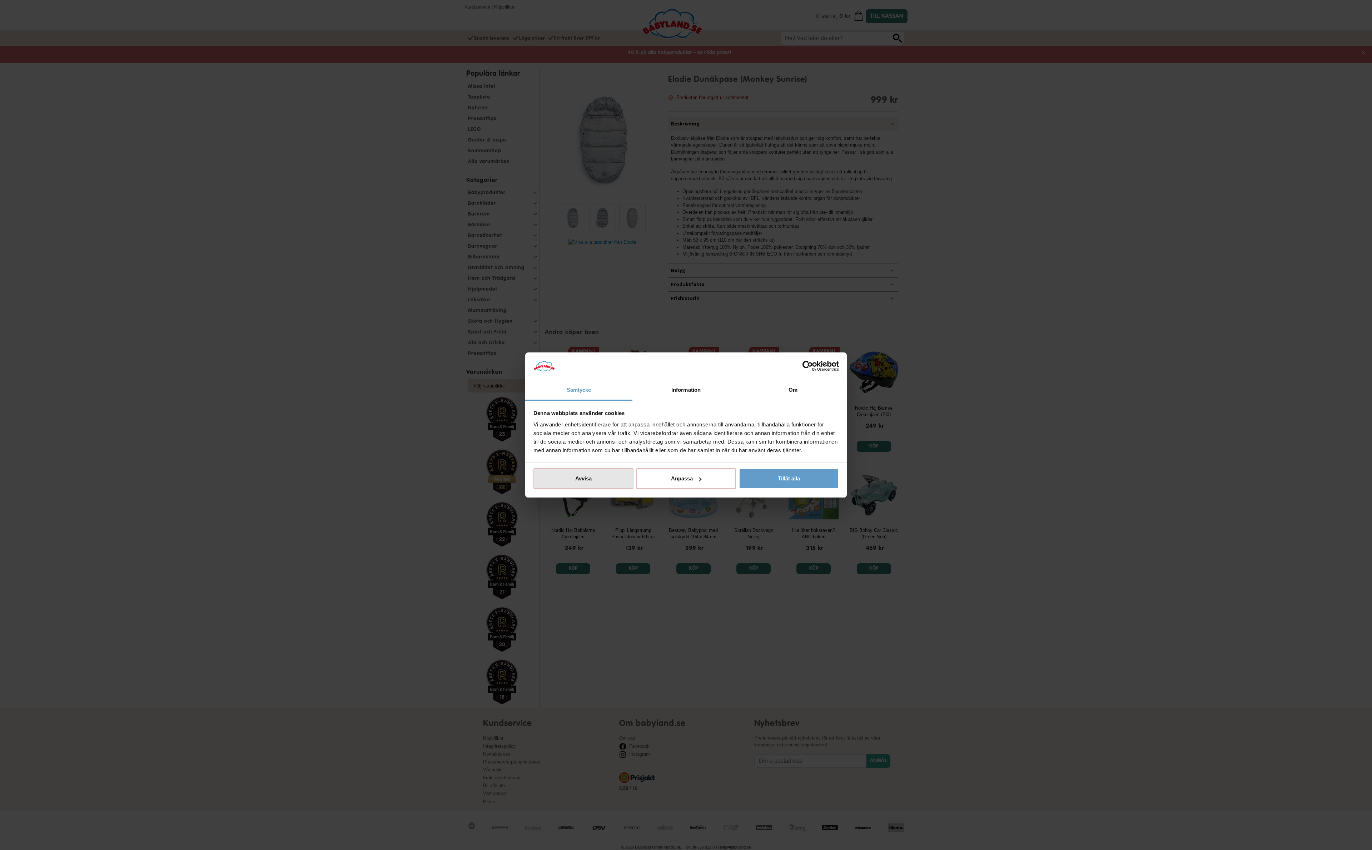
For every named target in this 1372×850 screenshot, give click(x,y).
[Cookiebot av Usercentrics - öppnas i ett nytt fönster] (807, 366)
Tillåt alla (789, 478)
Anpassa (682, 478)
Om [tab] (793, 390)
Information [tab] (686, 390)
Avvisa (583, 478)
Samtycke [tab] (579, 390)
